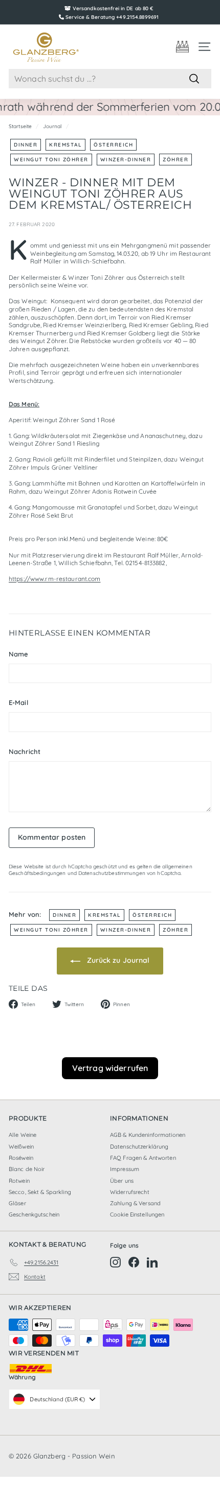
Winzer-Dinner (125, 159)
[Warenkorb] (182, 47)
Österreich (113, 144)
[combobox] (110, 79)
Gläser (17, 1203)
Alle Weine (22, 1134)
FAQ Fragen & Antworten (143, 1157)
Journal (52, 126)
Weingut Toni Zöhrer (51, 159)
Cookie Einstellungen (137, 1214)
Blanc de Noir (27, 1169)
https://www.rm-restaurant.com (54, 578)
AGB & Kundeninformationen (147, 1134)
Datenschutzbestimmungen (111, 873)
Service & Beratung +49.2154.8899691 (112, 17)
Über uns (122, 1180)
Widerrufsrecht (129, 1192)
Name (18, 654)
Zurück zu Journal (116, 960)
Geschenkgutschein (34, 1214)
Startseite (20, 126)
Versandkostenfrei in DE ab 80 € (113, 8)
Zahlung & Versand (135, 1203)
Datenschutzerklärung (139, 1146)
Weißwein (21, 1146)
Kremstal (65, 144)
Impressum (124, 1169)
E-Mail (18, 702)
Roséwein (21, 1157)
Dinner (25, 144)
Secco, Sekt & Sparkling (40, 1192)
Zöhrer (175, 159)
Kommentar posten (51, 837)
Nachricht (24, 751)
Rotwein (19, 1180)
